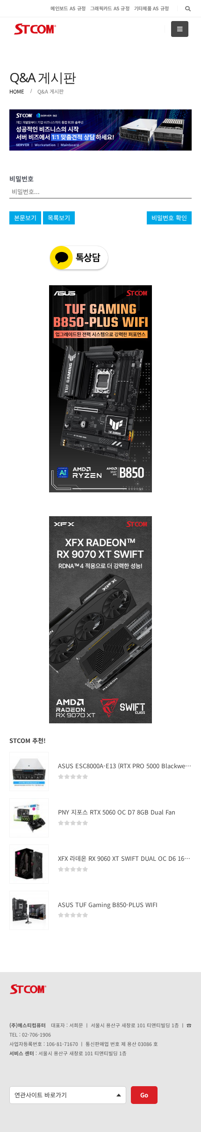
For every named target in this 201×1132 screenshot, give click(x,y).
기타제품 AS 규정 (151, 8)
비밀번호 (21, 178)
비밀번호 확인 (169, 217)
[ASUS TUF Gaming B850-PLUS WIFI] (29, 910)
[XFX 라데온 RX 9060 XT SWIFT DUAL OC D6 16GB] (29, 864)
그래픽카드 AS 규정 (109, 8)
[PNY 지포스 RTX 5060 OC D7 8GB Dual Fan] (29, 817)
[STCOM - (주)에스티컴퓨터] (35, 29)
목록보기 (59, 217)
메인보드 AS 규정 (68, 8)
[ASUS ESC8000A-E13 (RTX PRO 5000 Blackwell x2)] (29, 771)
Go (144, 1094)
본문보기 (25, 217)
